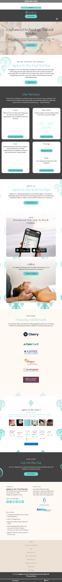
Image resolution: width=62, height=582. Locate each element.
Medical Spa (31, 559)
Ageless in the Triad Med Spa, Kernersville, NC (33, 574)
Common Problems (31, 545)
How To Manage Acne (13, 519)
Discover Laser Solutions (15, 137)
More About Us (31, 203)
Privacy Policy (31, 576)
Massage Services (47, 150)
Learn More (31, 45)
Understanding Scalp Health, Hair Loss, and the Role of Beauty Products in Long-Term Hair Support (18, 528)
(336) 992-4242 (31, 1)
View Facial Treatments (15, 170)
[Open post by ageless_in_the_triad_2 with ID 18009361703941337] (27, 422)
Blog (31, 542)
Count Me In (31, 474)
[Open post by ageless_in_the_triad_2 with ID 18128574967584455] (19, 422)
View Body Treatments (46, 170)
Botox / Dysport (46, 127)
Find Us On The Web (12, 499)
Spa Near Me (31, 552)
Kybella (50, 123)
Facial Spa (31, 567)
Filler (41, 123)
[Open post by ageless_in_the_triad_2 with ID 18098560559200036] (49, 422)
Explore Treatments (46, 137)
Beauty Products (31, 563)
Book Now (31, 16)
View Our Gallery (31, 273)
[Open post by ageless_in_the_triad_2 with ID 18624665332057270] (12, 422)
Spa (31, 549)
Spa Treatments (31, 556)
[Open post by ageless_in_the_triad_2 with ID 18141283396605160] (42, 422)
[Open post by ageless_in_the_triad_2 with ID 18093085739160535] (34, 422)
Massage (31, 570)
